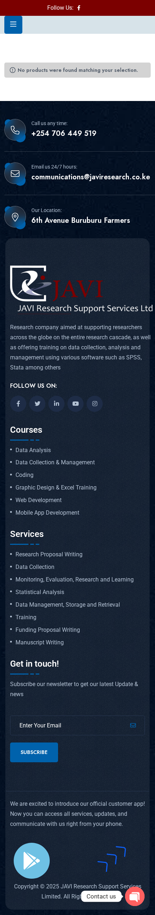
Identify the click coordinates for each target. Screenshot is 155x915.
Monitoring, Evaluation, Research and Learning (74, 579)
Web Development (38, 500)
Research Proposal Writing (49, 554)
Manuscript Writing (39, 642)
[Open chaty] (135, 896)
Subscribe (34, 752)
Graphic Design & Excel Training (56, 487)
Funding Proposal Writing (47, 630)
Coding (24, 475)
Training (25, 617)
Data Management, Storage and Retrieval (67, 605)
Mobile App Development (47, 513)
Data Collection (34, 567)
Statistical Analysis (39, 592)
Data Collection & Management (55, 462)
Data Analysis (33, 450)
